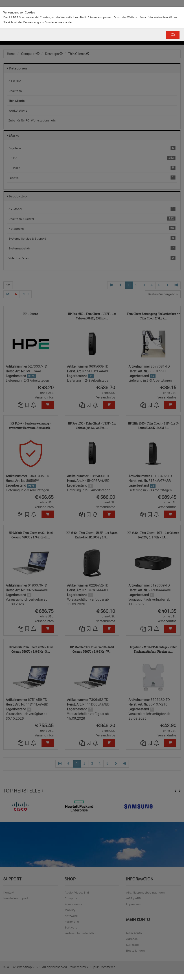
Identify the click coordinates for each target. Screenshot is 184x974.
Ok (173, 35)
